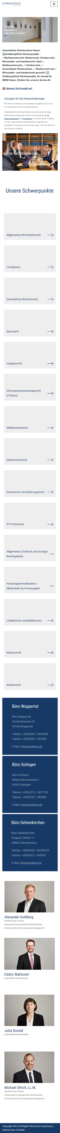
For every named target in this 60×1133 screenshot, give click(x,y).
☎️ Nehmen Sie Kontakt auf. (17, 88)
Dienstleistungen (34, 204)
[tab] (11, 204)
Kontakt (21, 1130)
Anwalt (11, 204)
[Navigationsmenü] (54, 3)
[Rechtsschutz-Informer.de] (11, 4)
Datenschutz (8, 1130)
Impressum (47, 1126)
